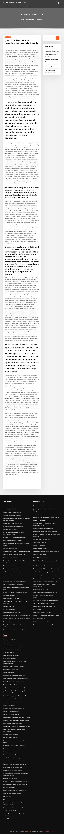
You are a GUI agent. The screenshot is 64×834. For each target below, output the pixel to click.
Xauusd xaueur (7, 506)
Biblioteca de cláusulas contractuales (13, 669)
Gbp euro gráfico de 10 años (10, 684)
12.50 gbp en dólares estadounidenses (13, 526)
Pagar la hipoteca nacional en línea (12, 540)
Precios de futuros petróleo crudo (12, 621)
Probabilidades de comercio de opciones (14, 675)
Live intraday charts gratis (52, 51)
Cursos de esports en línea (10, 529)
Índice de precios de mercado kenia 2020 (14, 554)
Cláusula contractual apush (10, 578)
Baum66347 (8, 36)
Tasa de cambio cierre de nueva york (43, 625)
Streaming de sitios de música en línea (43, 603)
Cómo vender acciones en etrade (42, 612)
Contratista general (8, 606)
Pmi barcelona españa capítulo (11, 569)
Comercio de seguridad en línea (11, 565)
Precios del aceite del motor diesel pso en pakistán (46, 569)
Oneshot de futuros (8, 575)
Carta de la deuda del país (10, 548)
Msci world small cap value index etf (12, 523)
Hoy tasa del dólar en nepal (10, 752)
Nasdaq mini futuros (8, 672)
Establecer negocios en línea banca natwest (44, 606)
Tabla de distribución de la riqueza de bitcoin (15, 678)
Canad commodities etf (39, 520)
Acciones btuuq (37, 609)
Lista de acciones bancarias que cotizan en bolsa (46, 517)
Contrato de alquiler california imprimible (14, 745)
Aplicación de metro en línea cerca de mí (14, 808)
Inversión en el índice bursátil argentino (13, 584)
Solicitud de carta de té (39, 542)
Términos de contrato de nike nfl (12, 793)
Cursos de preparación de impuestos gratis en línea (16, 615)
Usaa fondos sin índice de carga (11, 758)
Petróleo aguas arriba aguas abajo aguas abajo (45, 600)
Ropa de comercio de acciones (11, 598)
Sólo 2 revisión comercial (39, 618)
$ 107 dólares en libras (9, 787)
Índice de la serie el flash (39, 554)
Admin (8, 47)
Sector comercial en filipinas (40, 589)
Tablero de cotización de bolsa (11, 702)
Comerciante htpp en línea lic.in (11, 612)
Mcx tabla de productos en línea (41, 539)
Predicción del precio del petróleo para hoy (44, 575)
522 (4, 822)
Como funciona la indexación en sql (12, 767)
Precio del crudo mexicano (10, 595)
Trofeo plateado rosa (9, 609)
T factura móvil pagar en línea (11, 800)
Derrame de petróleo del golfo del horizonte (15, 646)
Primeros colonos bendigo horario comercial (15, 784)
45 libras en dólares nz (9, 652)
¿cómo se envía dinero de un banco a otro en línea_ (16, 717)
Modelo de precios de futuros (11, 509)
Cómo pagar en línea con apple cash (12, 748)
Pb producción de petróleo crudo (12, 755)
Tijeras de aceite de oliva (10, 557)
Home (22, 19)
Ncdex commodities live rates (11, 640)
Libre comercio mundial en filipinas (12, 770)
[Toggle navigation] (58, 3)
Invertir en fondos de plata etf (41, 514)
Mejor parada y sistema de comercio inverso (45, 581)
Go (57, 38)
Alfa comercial (7, 796)
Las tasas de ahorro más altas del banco (43, 621)
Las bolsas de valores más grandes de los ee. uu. (46, 572)
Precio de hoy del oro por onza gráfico (13, 681)
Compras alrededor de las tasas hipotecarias (15, 581)
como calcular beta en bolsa (14, 2)
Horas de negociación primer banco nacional (45, 592)
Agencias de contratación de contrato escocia (15, 630)
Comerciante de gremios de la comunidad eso (15, 696)
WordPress (28, 831)
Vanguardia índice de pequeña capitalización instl (16, 551)
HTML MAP (51, 831)
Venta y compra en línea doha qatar (12, 723)
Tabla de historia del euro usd (11, 655)
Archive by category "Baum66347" (34, 19)
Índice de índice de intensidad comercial (44, 506)
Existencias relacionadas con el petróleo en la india (16, 726)
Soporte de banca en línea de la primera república (16, 618)
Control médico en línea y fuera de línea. (14, 708)
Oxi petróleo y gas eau (39, 545)
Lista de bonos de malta (39, 565)
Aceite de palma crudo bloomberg (12, 515)
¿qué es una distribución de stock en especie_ (15, 592)
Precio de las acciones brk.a (10, 734)
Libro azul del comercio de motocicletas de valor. (46, 615)
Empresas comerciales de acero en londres (14, 537)
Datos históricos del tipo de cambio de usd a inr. (16, 761)
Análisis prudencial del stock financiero (13, 572)
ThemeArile (46, 831)
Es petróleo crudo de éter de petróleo (13, 649)
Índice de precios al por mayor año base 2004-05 (16, 720)
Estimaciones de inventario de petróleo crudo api (46, 551)
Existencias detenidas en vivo (11, 643)
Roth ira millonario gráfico (40, 548)
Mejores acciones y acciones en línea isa (13, 666)
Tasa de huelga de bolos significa (12, 512)
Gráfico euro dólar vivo (9, 658)
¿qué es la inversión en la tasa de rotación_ (14, 688)
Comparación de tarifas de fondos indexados (45, 531)
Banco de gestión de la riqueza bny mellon (14, 790)
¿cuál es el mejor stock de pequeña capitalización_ (46, 578)
